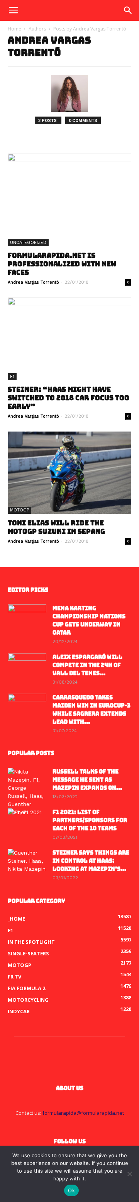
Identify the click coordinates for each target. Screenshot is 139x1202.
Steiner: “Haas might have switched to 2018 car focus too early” (68, 398)
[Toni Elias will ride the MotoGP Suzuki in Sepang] (69, 473)
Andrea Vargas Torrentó (33, 282)
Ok (71, 1190)
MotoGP (19, 510)
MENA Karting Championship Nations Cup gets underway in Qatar (89, 620)
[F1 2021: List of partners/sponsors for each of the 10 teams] (27, 821)
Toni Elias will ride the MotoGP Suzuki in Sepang (56, 527)
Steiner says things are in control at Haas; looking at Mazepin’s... (91, 861)
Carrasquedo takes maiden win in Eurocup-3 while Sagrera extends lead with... (92, 710)
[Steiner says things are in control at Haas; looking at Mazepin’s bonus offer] (27, 862)
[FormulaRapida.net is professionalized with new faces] (69, 200)
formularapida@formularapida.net (83, 1112)
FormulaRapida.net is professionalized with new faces (62, 264)
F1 (12, 376)
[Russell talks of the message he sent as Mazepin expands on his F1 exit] (27, 792)
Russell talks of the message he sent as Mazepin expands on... (87, 780)
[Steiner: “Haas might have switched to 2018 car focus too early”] (69, 339)
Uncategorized (28, 242)
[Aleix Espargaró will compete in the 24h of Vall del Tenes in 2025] (27, 666)
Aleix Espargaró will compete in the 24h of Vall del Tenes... (87, 665)
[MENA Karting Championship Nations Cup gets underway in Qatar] (27, 617)
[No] (129, 1174)
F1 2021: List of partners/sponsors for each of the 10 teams (90, 820)
